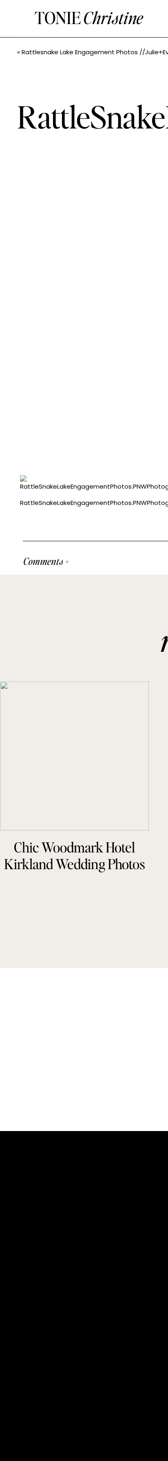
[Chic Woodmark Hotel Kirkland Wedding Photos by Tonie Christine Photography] (74, 756)
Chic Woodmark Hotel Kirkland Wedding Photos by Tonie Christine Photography (74, 871)
